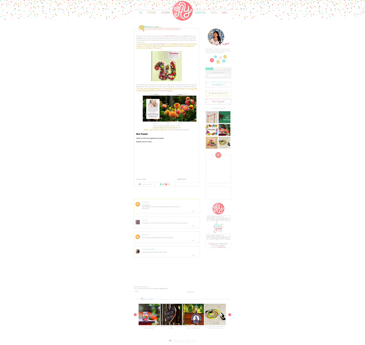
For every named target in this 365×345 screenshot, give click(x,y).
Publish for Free (181, 179)
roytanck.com (222, 247)
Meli (139, 38)
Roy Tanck (211, 244)
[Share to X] (163, 185)
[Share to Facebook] (161, 185)
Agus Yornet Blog (187, 342)
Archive (227, 68)
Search (209, 68)
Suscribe (218, 68)
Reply (193, 211)
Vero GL (145, 220)
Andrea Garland (148, 249)
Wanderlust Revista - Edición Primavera (162, 29)
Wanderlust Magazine (159, 44)
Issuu (144, 179)
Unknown (145, 202)
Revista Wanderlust (169, 36)
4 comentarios (146, 184)
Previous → (191, 292)
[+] (222, 52)
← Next (136, 291)
